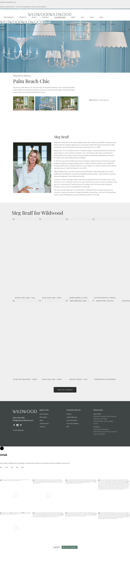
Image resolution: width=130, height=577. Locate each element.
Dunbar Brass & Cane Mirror (105, 379)
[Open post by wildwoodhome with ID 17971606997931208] (49, 528)
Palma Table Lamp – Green (52, 379)
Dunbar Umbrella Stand (78, 298)
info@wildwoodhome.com (23, 420)
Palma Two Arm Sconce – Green (25, 379)
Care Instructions (71, 420)
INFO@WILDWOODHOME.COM (8, 2)
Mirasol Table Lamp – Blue (25, 298)
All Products (43, 417)
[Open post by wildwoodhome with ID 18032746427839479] (81, 495)
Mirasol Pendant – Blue (78, 379)
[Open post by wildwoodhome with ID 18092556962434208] (49, 495)
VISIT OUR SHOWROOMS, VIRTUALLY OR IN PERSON (31, 7)
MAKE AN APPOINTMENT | (8, 7)
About (41, 420)
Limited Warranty (71, 417)
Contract (42, 427)
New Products (44, 414)
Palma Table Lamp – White (51, 298)
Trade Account (44, 423)
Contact (68, 414)
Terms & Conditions (72, 423)
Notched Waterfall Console (105, 298)
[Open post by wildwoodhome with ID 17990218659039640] (81, 528)
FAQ (67, 427)
